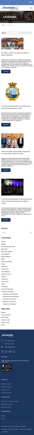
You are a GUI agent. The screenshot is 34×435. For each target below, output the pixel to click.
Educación (4, 249)
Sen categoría (5, 271)
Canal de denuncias (6, 392)
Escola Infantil (5, 254)
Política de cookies (13, 429)
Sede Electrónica (5, 389)
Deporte (3, 244)
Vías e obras (5, 281)
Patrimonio (4, 266)
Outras (3, 264)
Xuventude (4, 286)
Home (3, 25)
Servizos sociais (6, 274)
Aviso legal (4, 429)
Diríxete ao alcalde (6, 384)
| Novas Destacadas (7, 289)
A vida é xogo (5, 322)
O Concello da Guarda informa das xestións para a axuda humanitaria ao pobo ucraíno (16, 107)
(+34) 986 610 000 (9, 340)
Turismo (3, 276)
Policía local (4, 269)
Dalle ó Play (4, 317)
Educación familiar (6, 251)
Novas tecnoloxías (6, 261)
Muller (3, 259)
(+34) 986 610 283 (9, 344)
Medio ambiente (6, 256)
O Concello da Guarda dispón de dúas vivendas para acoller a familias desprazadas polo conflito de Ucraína (16, 201)
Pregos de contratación (9, 304)
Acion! (3, 325)
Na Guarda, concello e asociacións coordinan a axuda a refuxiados (15, 54)
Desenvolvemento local (8, 246)
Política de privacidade (26, 429)
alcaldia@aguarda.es (10, 347)
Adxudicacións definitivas (10, 294)
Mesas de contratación (9, 301)
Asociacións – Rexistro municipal (9, 401)
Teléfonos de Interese (7, 404)
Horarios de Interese (6, 386)
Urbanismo (4, 279)
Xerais (3, 284)
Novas (3, 418)
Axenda (3, 415)
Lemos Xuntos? (5, 315)
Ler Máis (6, 72)
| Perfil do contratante (7, 291)
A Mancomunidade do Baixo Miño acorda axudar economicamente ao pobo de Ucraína (15, 152)
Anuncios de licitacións (9, 299)
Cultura (3, 241)
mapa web (5, 431)
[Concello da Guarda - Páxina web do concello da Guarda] (10, 8)
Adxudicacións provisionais (11, 296)
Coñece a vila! (5, 320)
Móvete (3, 312)
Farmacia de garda (6, 407)
